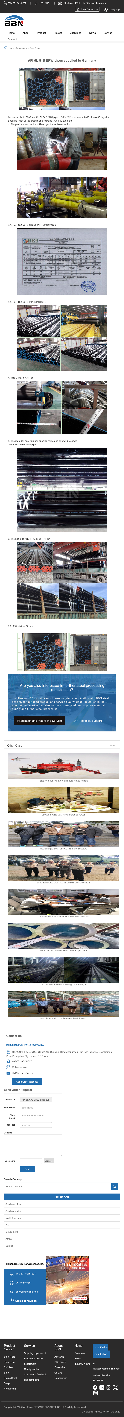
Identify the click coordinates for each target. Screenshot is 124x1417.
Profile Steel (10, 1377)
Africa (8, 1238)
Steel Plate (9, 1356)
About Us (59, 1356)
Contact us (87, 1411)
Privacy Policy (102, 1411)
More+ (113, 745)
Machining (75, 33)
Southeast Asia (13, 1204)
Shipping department (35, 1353)
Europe (9, 1245)
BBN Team (60, 1362)
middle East (11, 1231)
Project (58, 33)
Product (41, 33)
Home (11, 33)
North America (13, 1218)
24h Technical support (87, 720)
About (25, 33)
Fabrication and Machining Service (39, 720)
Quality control (31, 1369)
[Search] (114, 1186)
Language (115, 9)
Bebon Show (21, 48)
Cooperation (60, 1377)
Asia (7, 1225)
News (92, 33)
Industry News (82, 1363)
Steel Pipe (9, 1362)
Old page (115, 1411)
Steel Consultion (89, 9)
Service (107, 33)
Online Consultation (100, 1350)
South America (13, 1211)
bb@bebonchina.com (109, 1368)
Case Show (35, 48)
